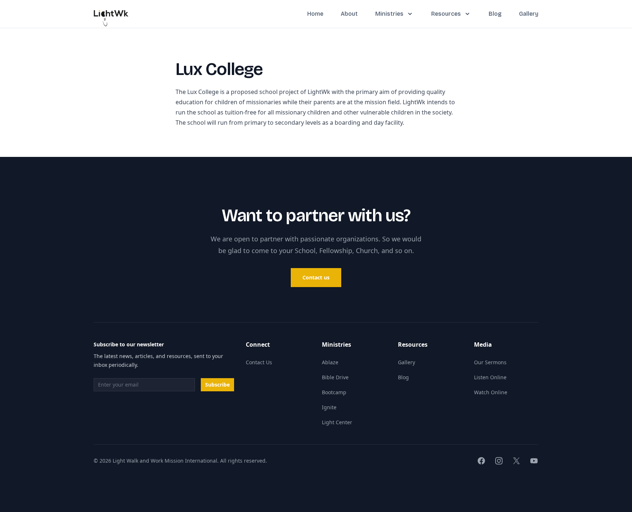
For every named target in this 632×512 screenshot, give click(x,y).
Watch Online (490, 392)
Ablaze (330, 362)
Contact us (316, 277)
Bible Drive (335, 377)
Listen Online (490, 377)
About (349, 13)
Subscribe (217, 384)
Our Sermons (490, 362)
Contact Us (259, 362)
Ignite (329, 407)
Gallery (528, 13)
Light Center (337, 422)
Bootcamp (334, 392)
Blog (495, 13)
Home (315, 13)
